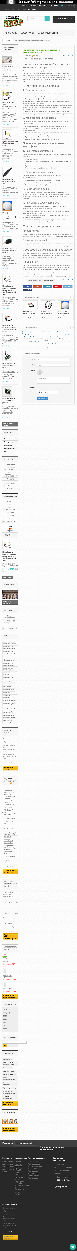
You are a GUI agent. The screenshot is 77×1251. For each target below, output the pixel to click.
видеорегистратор (9, 708)
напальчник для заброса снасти (8, 711)
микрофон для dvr (9, 656)
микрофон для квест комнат (8, 678)
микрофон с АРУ (8, 692)
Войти (71, 6)
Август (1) (7, 1013)
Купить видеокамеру (9, 1088)
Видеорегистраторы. (11, 442)
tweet (47, 286)
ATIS (9, 502)
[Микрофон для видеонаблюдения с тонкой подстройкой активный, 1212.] (30, 305)
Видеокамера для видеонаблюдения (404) (9, 741)
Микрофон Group (10, 622)
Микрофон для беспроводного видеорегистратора (28, 334)
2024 (5, 1019)
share (27, 286)
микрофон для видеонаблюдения (9, 647)
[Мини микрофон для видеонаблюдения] (7, 135)
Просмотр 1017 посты (9, 965)
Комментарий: (30, 378)
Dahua (9, 505)
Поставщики (9, 611)
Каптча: (32, 392)
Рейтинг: (32, 387)
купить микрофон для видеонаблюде (9, 659)
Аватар (33, 370)
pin (56, 286)
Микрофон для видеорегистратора (9, 1092)
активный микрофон (6, 696)
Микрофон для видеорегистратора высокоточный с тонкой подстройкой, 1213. (9, 290)
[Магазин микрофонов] (13, 21)
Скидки (7, 535)
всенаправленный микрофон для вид (9, 642)
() (12, 822)
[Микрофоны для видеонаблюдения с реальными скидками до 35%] (38, 2)
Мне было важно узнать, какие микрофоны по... (8, 894)
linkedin (68, 286)
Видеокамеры (7, 1068)
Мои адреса (32, 1171)
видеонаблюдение (9, 682)
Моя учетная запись (36, 1158)
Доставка (11, 464)
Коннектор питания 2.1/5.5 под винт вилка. (8, 365)
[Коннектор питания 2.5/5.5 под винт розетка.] (7, 391)
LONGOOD (11, 515)
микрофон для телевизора (8, 669)
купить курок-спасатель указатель (10, 721)
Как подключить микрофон (8, 1083)
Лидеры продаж (18, 1169)
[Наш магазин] (10, 594)
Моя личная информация (33, 1174)
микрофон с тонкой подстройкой (9, 704)
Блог (5, 451)
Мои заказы (32, 1161)
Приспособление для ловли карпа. (9, 716)
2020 (5, 1029)
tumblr (28, 289)
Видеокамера (7, 1059)
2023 (5, 1022)
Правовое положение (9, 468)
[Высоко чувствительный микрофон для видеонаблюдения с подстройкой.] (7, 95)
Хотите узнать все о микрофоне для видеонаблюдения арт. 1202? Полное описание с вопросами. (11, 836)
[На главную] (4, 40)
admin (5, 961)
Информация (9, 459)
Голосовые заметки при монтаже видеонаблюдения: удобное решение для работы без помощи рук (11, 797)
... (3, 907)
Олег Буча (7, 989)
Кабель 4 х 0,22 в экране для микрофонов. (8, 69)
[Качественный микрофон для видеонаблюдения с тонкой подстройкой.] (15, 1121)
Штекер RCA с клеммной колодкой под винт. (9, 251)
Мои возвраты (33, 1164)
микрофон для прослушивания (8, 664)
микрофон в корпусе (7, 673)
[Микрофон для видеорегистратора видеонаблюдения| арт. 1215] (65, 305)
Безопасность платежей (10, 485)
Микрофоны (10, 33)
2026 (5, 1009)
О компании (12, 479)
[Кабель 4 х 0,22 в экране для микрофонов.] (7, 60)
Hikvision (10, 512)
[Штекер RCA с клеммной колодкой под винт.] (7, 241)
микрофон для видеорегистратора (9, 652)
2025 (5, 1016)
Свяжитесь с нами (29, 6)
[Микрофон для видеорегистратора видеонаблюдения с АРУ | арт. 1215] (7, 206)
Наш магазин (12, 489)
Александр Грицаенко (8, 976)
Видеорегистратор (9, 1071)
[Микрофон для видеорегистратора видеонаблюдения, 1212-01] (48, 305)
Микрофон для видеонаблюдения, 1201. (8, 181)
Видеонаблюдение (48, 33)
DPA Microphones (9, 508)
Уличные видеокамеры (7, 1097)
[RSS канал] (11, 783)
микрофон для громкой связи (8, 685)
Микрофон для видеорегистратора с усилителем (64, 334)
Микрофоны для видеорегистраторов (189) (9, 756)
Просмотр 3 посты (10, 979)
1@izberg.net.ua (60, 1187)
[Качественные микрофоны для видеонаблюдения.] (5, 1121)
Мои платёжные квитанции (34, 1167)
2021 (5, 1026)
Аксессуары (27, 33)
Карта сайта (17, 1193)
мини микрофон (8, 689)
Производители (10, 496)
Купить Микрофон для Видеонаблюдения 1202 (10, 144)
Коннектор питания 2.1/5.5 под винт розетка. (8, 401)
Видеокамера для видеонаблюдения (8, 1063)
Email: (33, 364)
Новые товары (18, 1165)
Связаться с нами (19, 1178)
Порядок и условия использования (10, 474)
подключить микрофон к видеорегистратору (41, 280)
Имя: (33, 359)
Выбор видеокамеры (9, 1074)
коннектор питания (9, 700)
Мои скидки (32, 1178)
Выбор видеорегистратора (9, 1078)
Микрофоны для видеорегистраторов (39, 59)
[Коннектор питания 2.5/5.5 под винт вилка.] (7, 356)
